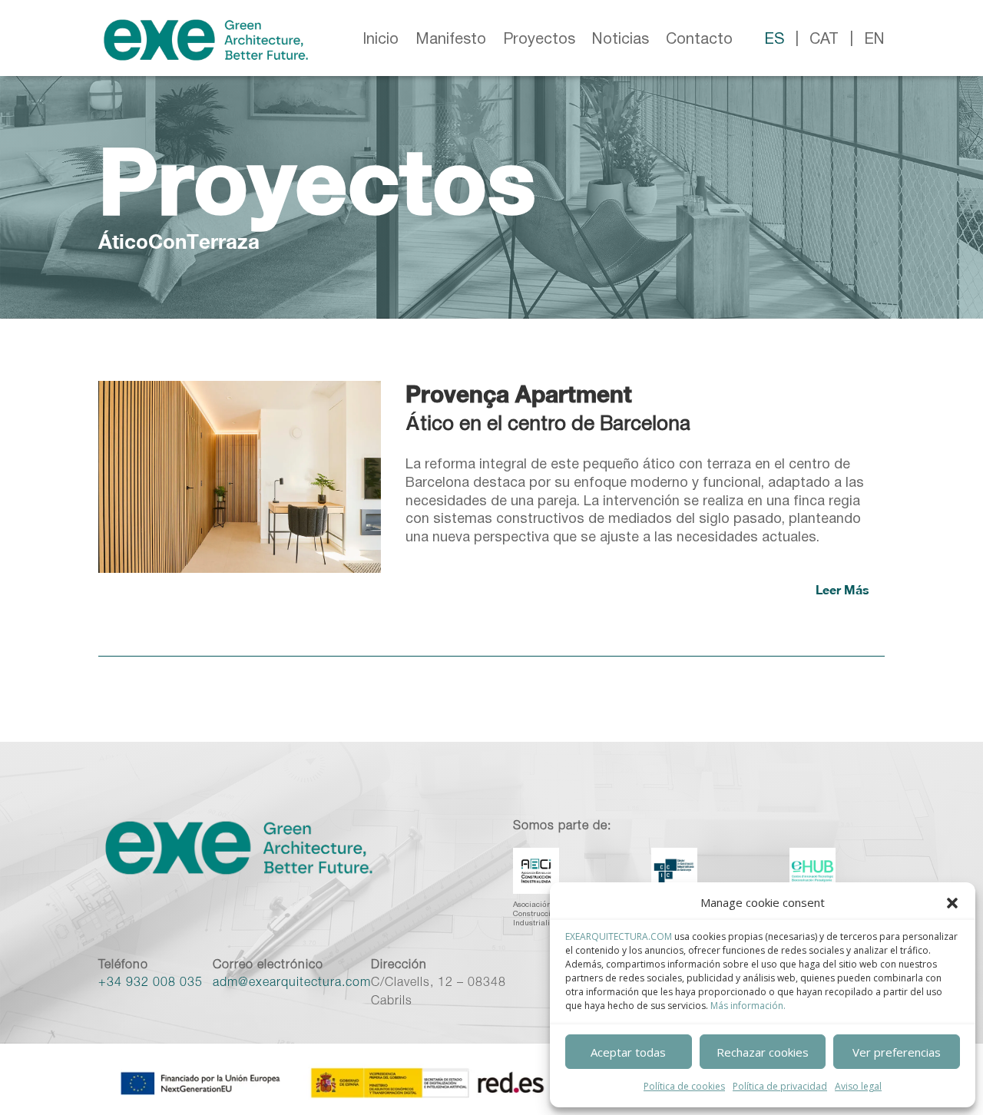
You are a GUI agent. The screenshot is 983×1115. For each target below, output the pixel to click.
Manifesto (450, 40)
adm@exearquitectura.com (292, 984)
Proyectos (539, 40)
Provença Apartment (518, 394)
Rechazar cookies (763, 1052)
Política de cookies (684, 1086)
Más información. (748, 1005)
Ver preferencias (896, 1052)
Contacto (699, 40)
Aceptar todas (628, 1052)
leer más (842, 589)
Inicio (380, 40)
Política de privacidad (780, 1086)
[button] (952, 903)
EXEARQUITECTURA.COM (618, 936)
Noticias (620, 40)
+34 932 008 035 (150, 984)
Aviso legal (858, 1086)
